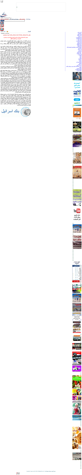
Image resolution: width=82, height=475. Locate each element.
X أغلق (1, 2)
